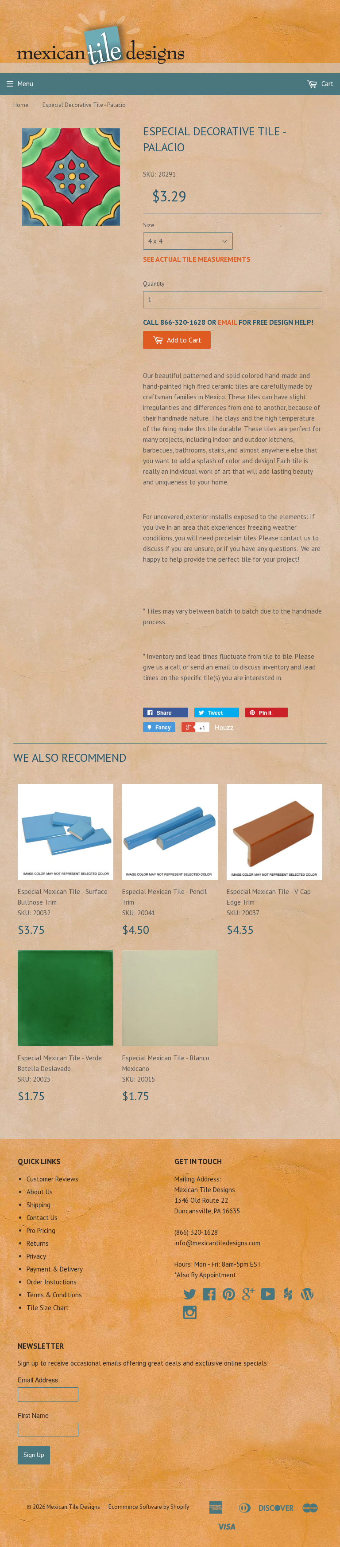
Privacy (36, 1256)
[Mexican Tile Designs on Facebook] (209, 1297)
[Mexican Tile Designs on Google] (248, 1297)
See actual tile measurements (197, 259)
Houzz (224, 727)
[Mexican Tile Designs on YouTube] (268, 1297)
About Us (40, 1192)
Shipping (38, 1205)
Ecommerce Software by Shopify (148, 1507)
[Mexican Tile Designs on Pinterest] (229, 1297)
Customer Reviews (52, 1179)
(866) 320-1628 (196, 1232)
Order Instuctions (52, 1282)
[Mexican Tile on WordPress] (307, 1294)
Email (227, 322)
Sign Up (33, 1455)
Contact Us (42, 1217)
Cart (326, 83)
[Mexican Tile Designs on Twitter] (190, 1297)
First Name (33, 1415)
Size (149, 225)
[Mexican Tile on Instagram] (190, 1312)
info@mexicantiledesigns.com (217, 1243)
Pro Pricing (41, 1230)
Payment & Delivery (55, 1269)
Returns (38, 1243)
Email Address (38, 1379)
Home (20, 105)
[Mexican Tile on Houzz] (287, 1294)
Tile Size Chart (48, 1307)
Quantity (154, 283)
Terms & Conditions (54, 1295)
